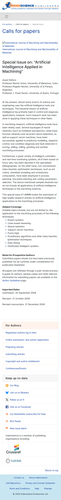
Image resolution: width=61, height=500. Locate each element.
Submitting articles (15, 354)
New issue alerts (18, 428)
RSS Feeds (15, 421)
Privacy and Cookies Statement (40, 483)
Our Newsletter (18, 414)
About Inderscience (38, 477)
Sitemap (48, 488)
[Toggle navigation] (7, 16)
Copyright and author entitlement (23, 361)
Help (37, 488)
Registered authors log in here (21, 332)
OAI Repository (13, 483)
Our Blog (14, 385)
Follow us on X (17, 399)
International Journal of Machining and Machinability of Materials (30, 51)
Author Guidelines (11, 280)
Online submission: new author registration (27, 339)
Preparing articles (15, 347)
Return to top (51, 470)
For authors (7, 24)
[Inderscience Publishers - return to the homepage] (30, 5)
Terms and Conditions (19, 488)
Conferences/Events (16, 368)
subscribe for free (36, 414)
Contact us (19, 477)
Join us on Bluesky (19, 392)
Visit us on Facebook (20, 407)
